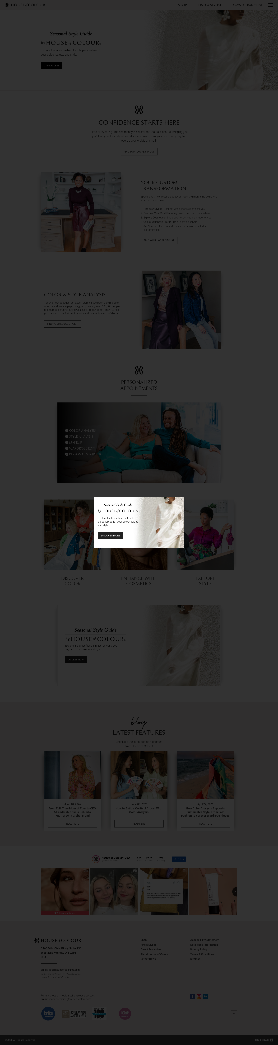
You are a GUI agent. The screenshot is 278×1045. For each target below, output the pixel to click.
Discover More (110, 535)
